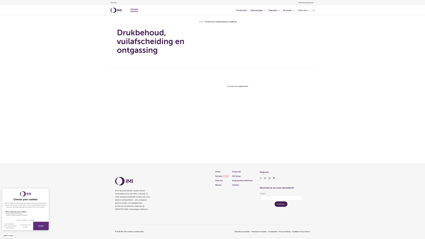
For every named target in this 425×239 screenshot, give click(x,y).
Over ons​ (302, 10)
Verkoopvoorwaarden (259, 232)
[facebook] (274, 178)
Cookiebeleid (272, 232)
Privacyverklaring (285, 232)
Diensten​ (273, 10)
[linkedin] (261, 178)
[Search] (314, 10)
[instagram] (269, 178)
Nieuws (218, 185)
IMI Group (236, 176)
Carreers (218, 176)
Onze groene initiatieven (242, 180)
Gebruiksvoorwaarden (242, 232)
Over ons (219, 180)
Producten (241, 10)
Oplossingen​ (256, 10)
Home (201, 22)
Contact (235, 185)
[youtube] (265, 178)
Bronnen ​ (288, 10)
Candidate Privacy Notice (301, 232)
